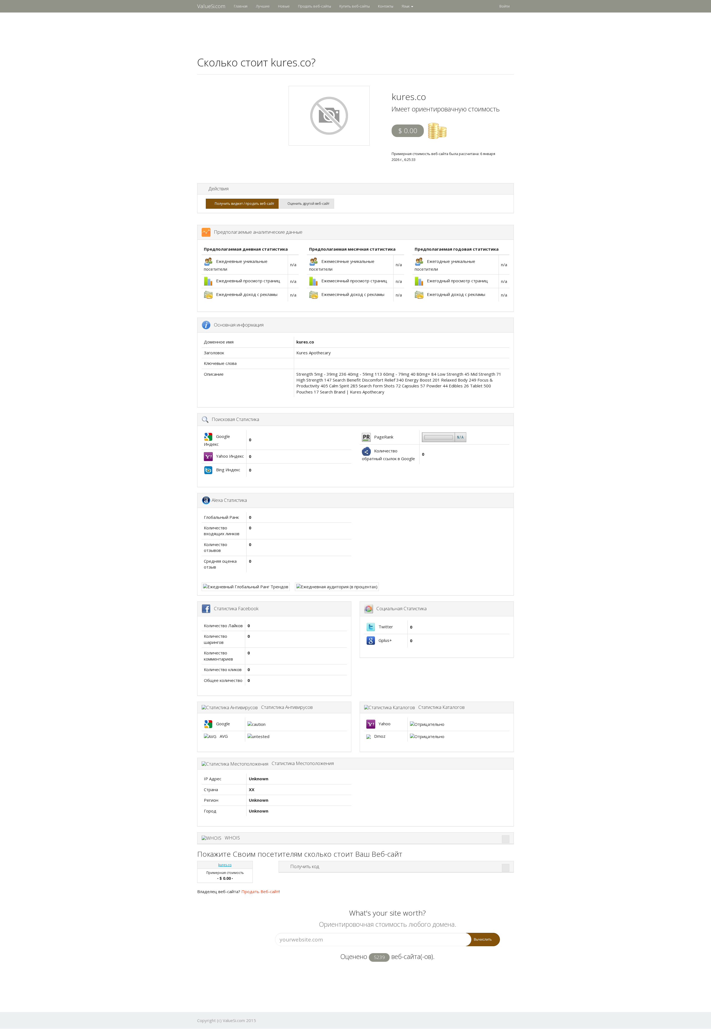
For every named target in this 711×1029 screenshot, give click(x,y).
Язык (406, 6)
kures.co (225, 865)
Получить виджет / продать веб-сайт (243, 203)
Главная (240, 6)
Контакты (385, 6)
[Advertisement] (355, 30)
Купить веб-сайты (354, 6)
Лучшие (263, 6)
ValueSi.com (211, 6)
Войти (504, 6)
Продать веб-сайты (314, 6)
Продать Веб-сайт (260, 891)
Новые (284, 6)
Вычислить (483, 939)
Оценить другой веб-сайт (307, 203)
